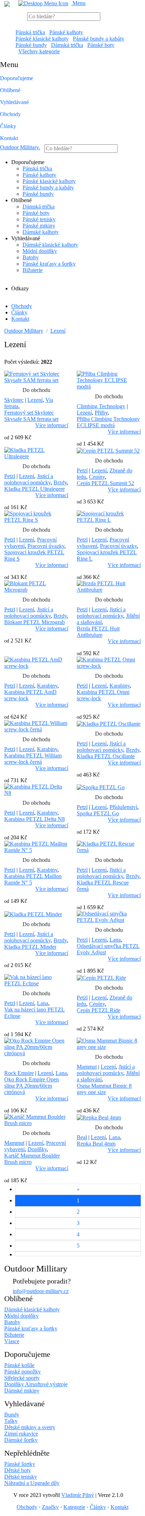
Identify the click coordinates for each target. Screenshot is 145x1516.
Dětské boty (17, 1470)
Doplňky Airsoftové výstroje (36, 1384)
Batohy (31, 257)
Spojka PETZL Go (98, 813)
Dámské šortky (21, 1440)
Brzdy (60, 482)
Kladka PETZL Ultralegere (34, 489)
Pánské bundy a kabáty (98, 39)
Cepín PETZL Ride (98, 1010)
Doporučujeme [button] (16, 78)
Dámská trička (67, 45)
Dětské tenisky (20, 1477)
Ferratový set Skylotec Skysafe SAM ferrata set (31, 416)
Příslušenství (123, 807)
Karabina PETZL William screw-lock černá (33, 759)
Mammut (87, 1067)
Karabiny (47, 686)
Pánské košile (19, 1365)
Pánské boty (100, 45)
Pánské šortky (19, 1464)
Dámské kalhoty (41, 232)
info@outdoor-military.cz (41, 1291)
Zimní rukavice (21, 1434)
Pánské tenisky (39, 219)
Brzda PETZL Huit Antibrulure (98, 632)
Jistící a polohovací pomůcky (28, 479)
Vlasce (11, 1341)
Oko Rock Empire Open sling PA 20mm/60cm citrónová (31, 1085)
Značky (50, 1507)
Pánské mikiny (39, 226)
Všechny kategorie (39, 51)
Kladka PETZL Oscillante (106, 756)
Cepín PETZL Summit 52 (105, 483)
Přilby (101, 413)
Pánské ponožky (22, 1372)
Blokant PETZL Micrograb (34, 622)
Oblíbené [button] (10, 90)
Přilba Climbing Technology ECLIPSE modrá (108, 422)
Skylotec (14, 400)
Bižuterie (33, 270)
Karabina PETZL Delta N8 (34, 819)
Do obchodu (36, 390)
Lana (115, 940)
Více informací (51, 425)
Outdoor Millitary (20, 147)
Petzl (9, 476)
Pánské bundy (31, 45)
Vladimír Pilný (77, 1495)
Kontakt (9, 138)
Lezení (57, 331)
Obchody (10, 114)
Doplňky (37, 1149)
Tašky (11, 1421)
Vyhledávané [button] (14, 102)
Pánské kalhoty (66, 32)
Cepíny (97, 477)
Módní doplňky (40, 251)
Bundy (11, 1415)
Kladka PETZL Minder (30, 947)
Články (8, 126)
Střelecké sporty (22, 1378)
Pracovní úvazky (45, 546)
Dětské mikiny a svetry (29, 1427)
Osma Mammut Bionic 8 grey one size (104, 1089)
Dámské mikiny (21, 1391)
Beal (82, 1137)
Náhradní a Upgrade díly (31, 1483)
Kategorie (74, 1507)
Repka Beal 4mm (96, 1144)
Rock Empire (19, 1073)
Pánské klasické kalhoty (42, 39)
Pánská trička (30, 32)
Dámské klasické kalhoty (50, 245)
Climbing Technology (101, 406)
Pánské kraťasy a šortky (49, 264)
